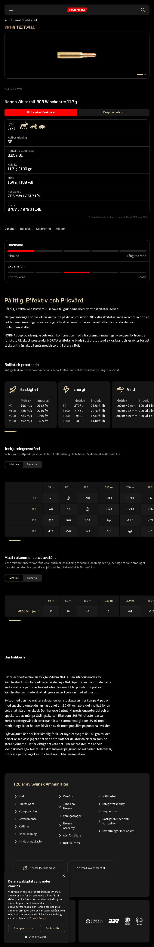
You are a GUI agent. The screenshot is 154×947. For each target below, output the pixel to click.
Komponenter (28, 811)
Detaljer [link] (10, 228)
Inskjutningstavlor (31, 841)
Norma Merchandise (42, 868)
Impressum (109, 811)
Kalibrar (24, 826)
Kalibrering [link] (43, 228)
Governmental (28, 819)
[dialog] (36, 907)
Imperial (32, 464)
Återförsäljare (72, 835)
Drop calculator (114, 112)
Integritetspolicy (113, 804)
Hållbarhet (109, 796)
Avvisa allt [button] (52, 928)
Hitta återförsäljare (41, 112)
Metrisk (14, 464)
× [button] (63, 875)
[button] (36, 937)
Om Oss (68, 796)
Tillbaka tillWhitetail (23, 20)
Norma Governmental (91, 868)
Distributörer (71, 843)
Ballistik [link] (26, 228)
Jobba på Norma (69, 806)
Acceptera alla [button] (23, 928)
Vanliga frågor (72, 816)
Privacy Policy (37, 918)
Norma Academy (69, 825)
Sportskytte (26, 804)
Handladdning (28, 834)
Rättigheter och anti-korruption (116, 821)
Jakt (21, 796)
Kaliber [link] (60, 228)
